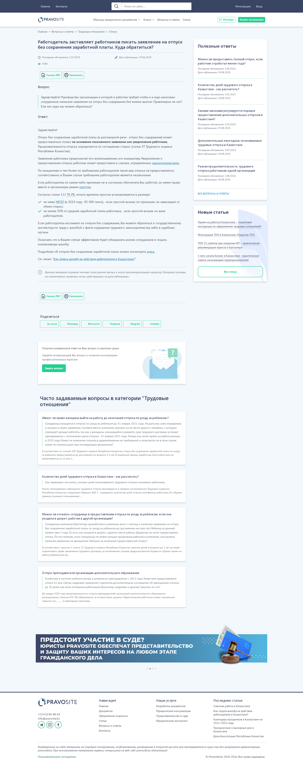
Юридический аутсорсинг (172, 720)
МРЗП (60, 202)
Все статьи (230, 271)
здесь (150, 252)
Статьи (186, 19)
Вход (259, 6)
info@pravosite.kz (49, 718)
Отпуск (113, 31)
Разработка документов (171, 706)
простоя (85, 187)
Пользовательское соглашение (57, 756)
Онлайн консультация (252, 19)
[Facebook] (58, 724)
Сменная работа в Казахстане (231, 706)
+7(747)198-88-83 (49, 714)
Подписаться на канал (214, 757)
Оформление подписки (113, 716)
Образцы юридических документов (115, 19)
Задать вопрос (54, 368)
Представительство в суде (172, 716)
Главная (45, 6)
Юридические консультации (173, 711)
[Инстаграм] (49, 724)
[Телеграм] (41, 724)
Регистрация (243, 6)
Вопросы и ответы (168, 19)
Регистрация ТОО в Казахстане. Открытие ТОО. (226, 234)
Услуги (147, 19)
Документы (106, 711)
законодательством (165, 163)
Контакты (61, 6)
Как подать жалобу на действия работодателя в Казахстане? (94, 259)
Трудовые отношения (91, 31)
